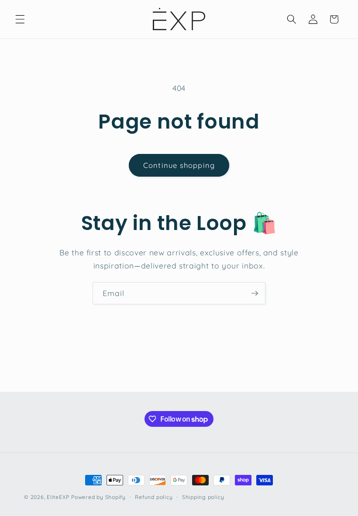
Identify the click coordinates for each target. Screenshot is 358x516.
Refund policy (153, 497)
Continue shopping (179, 165)
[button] (20, 19)
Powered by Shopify (98, 497)
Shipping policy (203, 497)
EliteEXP (58, 497)
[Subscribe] (254, 293)
